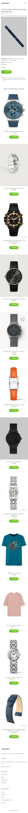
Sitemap (3, 802)
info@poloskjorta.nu (6, 766)
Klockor (23, 58)
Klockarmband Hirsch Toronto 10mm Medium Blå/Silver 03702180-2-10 (14, 730)
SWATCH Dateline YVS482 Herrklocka (14, 131)
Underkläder (4, 780)
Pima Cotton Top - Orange (14, 625)
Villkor (2, 797)
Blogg (2, 792)
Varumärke (10, 58)
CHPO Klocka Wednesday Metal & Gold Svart (14, 299)
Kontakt (3, 794)
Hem (2, 14)
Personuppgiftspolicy (6, 800)
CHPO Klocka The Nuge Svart (14, 461)
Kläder (2, 777)
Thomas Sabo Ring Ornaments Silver (14, 188)
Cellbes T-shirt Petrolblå (14, 573)
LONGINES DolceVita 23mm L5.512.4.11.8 (14, 404)
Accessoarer (17, 58)
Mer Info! (6, 72)
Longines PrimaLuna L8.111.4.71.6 (14, 677)
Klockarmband (4, 60)
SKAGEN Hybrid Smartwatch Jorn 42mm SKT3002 (14, 351)
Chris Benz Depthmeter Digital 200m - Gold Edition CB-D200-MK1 (14, 241)
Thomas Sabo (12, 60)
